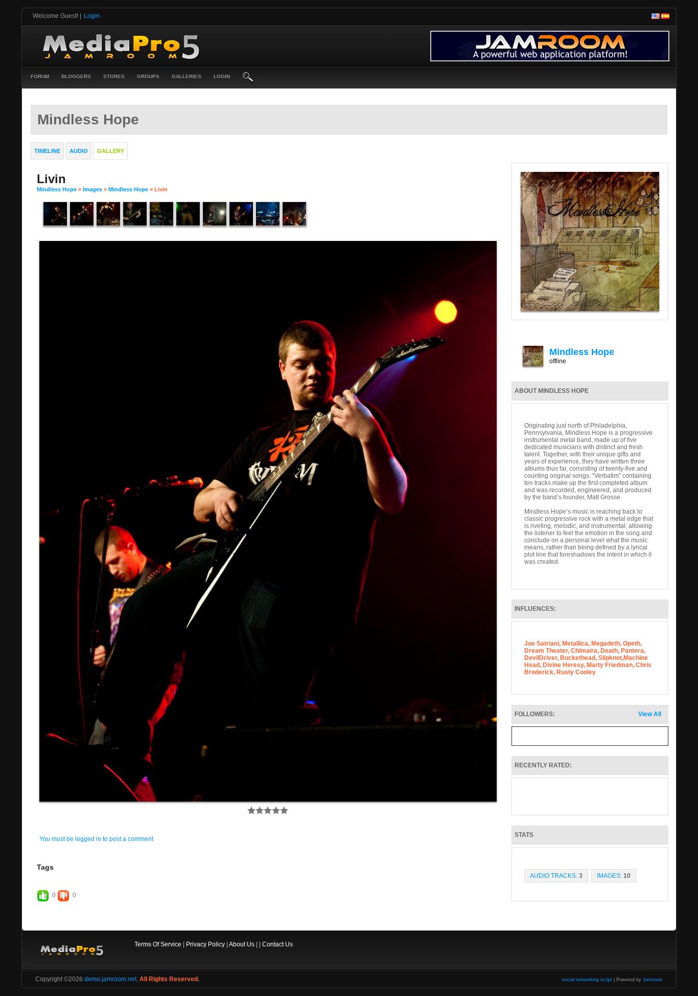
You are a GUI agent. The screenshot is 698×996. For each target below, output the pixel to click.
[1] (251, 810)
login (222, 76)
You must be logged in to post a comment (96, 839)
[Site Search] (248, 77)
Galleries (186, 76)
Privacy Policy (205, 944)
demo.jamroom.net (110, 979)
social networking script (587, 979)
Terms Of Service (157, 944)
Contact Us (277, 944)
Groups (148, 76)
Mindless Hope (57, 189)
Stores (114, 76)
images (92, 189)
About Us (241, 944)
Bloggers (76, 76)
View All (649, 714)
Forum (40, 76)
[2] (255, 810)
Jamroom (653, 979)
